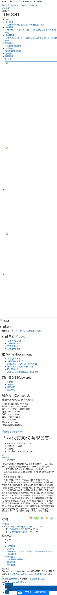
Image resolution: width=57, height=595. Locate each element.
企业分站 (14, 5)
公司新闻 (9, 45)
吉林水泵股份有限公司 (18, 529)
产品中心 (21, 330)
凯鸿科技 (33, 579)
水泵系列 (9, 27)
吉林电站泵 (16, 573)
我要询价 (5, 457)
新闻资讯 (9, 43)
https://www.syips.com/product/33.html (27, 526)
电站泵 (10, 382)
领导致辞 (17, 24)
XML (36, 5)
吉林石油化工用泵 (28, 30)
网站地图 (23, 5)
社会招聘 (17, 51)
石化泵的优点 (12, 369)
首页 (7, 19)
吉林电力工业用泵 (12, 30)
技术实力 (41, 24)
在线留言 (9, 53)
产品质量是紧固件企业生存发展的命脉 (23, 371)
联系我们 (33, 24)
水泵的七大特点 (13, 358)
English (8, 58)
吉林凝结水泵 (41, 30)
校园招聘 (9, 51)
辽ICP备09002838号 (10, 579)
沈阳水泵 (11, 389)
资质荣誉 (25, 24)
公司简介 (9, 24)
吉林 (18, 581)
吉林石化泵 (25, 573)
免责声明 (41, 579)
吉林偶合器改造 (13, 348)
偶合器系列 (10, 35)
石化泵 (10, 384)
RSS (31, 5)
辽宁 (14, 581)
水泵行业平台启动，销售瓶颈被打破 (22, 363)
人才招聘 (9, 48)
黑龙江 (23, 581)
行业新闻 (17, 45)
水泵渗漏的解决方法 (15, 361)
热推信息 (5, 5)
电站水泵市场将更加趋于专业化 (20, 366)
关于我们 (9, 22)
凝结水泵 (11, 387)
